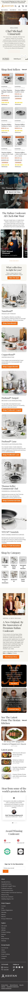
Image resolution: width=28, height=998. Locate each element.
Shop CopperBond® (10, 367)
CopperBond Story (6, 884)
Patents (3, 914)
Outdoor (3, 952)
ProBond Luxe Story (6, 888)
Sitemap (3, 940)
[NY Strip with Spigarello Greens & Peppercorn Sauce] (14, 733)
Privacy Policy (4, 985)
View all (24, 69)
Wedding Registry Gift (7, 899)
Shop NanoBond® (9, 323)
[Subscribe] (5, 871)
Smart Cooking (5, 954)
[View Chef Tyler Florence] (16, 260)
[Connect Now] (14, 700)
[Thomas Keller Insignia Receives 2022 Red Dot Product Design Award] (7, 841)
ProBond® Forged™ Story (8, 886)
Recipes (3, 928)
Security (21, 985)
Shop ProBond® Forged (12, 410)
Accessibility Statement (13, 986)
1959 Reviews (4, 104)
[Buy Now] (14, 676)
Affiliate (3, 930)
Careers (3, 958)
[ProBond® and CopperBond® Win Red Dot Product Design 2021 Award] (20, 841)
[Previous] (22, 56)
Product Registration (7, 910)
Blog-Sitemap (5, 938)
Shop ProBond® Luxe (11, 455)
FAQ (2, 908)
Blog (2, 936)
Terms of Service (14, 985)
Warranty (3, 912)
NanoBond (13, 10)
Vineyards (4, 956)
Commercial (4, 947)
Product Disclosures (6, 988)
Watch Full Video (15, 192)
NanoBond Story (5, 882)
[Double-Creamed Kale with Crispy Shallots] (6, 769)
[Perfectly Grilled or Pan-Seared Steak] (6, 762)
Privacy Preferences (6, 918)
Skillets (25, 10)
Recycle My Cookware (7, 896)
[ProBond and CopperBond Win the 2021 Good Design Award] (20, 851)
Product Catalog (5, 932)
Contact (3, 906)
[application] (13, 2)
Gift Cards (4, 926)
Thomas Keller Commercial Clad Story (11, 892)
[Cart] (23, 6)
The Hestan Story (11, 657)
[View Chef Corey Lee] (13, 260)
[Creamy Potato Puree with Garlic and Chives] (6, 776)
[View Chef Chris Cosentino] (17, 260)
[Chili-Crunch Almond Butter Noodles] (6, 755)
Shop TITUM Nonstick (11, 546)
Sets (19, 10)
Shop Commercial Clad (11, 500)
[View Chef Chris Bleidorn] (14, 260)
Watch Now (14, 51)
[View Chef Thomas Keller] (11, 260)
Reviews (3, 934)
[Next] (25, 56)
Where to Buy (5, 894)
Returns (3, 916)
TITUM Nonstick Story (7, 890)
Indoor (3, 950)
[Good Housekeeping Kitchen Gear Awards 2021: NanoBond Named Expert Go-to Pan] (7, 851)
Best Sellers (4, 10)
